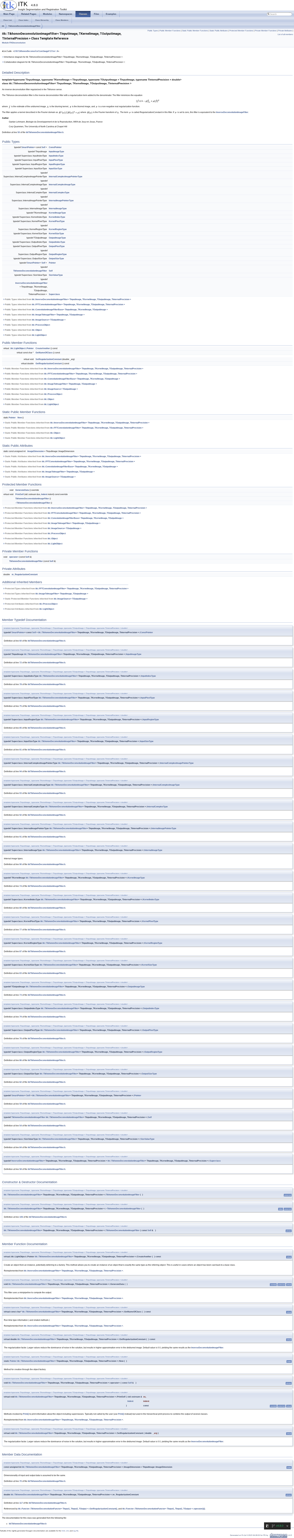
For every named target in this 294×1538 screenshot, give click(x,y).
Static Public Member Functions (195, 31)
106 (21, 1217)
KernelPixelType (57, 221)
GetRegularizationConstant (49, 363)
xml (67, 1531)
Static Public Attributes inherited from (72, 456)
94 (20, 771)
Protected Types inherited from (66, 588)
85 (20, 728)
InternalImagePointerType (61, 200)
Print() (26, 1414)
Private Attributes (285, 31)
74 (20, 886)
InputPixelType (56, 160)
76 (20, 1038)
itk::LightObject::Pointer (22, 348)
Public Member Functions (170, 31)
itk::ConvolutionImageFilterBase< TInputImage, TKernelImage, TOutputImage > (70, 309)
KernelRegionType (58, 229)
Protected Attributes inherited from (31, 604)
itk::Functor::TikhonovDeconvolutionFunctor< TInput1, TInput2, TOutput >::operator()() (163, 1509)
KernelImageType (57, 213)
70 (20, 1481)
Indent (44, 494)
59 (20, 1104)
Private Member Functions (266, 31)
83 (20, 973)
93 (20, 793)
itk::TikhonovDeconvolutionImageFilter (57, 632)
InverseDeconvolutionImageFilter (232, 112)
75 (20, 706)
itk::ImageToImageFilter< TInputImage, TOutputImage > (58, 315)
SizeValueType (56, 275)
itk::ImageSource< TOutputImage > (49, 320)
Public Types (153, 31)
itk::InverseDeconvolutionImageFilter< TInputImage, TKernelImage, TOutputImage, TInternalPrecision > (81, 299)
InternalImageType (58, 208)
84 (20, 1147)
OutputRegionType (58, 254)
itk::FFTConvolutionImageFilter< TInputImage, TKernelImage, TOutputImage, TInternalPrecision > (78, 304)
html (63, 1531)
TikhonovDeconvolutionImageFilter (24, 26)
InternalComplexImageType (62, 184)
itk (3, 26)
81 (20, 750)
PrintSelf (19, 494)
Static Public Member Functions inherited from (76, 423)
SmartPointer (27, 147)
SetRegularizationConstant (49, 359)
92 (20, 815)
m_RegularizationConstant (25, 574)
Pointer (52, 263)
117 (21, 1503)
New (20, 417)
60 (20, 641)
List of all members (285, 34)
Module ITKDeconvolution (14, 43)
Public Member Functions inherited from (73, 368)
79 (20, 1017)
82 (20, 1082)
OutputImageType (57, 238)
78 (20, 684)
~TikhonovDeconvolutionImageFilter (32, 503)
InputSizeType (55, 168)
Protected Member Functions (241, 31)
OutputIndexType (57, 242)
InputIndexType (56, 156)
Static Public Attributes (219, 31)
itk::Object (37, 330)
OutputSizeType (56, 258)
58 (20, 1169)
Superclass (54, 294)
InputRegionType (57, 164)
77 (20, 929)
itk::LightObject (39, 335)
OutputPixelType (57, 246)
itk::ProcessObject (41, 325)
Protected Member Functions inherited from (75, 508)
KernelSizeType (56, 233)
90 (20, 864)
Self (43, 147)
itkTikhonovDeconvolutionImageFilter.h (36, 51)
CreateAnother (43, 348)
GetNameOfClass (44, 352)
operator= (14, 557)
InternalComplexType (59, 192)
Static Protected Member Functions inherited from (45, 599)
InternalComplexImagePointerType (65, 176)
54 (20, 1125)
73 (20, 995)
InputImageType (56, 151)
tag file (75, 1531)
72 (20, 662)
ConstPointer (55, 147)
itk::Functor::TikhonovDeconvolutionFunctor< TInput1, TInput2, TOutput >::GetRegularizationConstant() (67, 1509)
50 (19, 132)
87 (20, 951)
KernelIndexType (57, 217)
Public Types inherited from (67, 299)
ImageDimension (35, 451)
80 (20, 908)
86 (20, 1060)
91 (20, 837)
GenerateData (22, 490)
